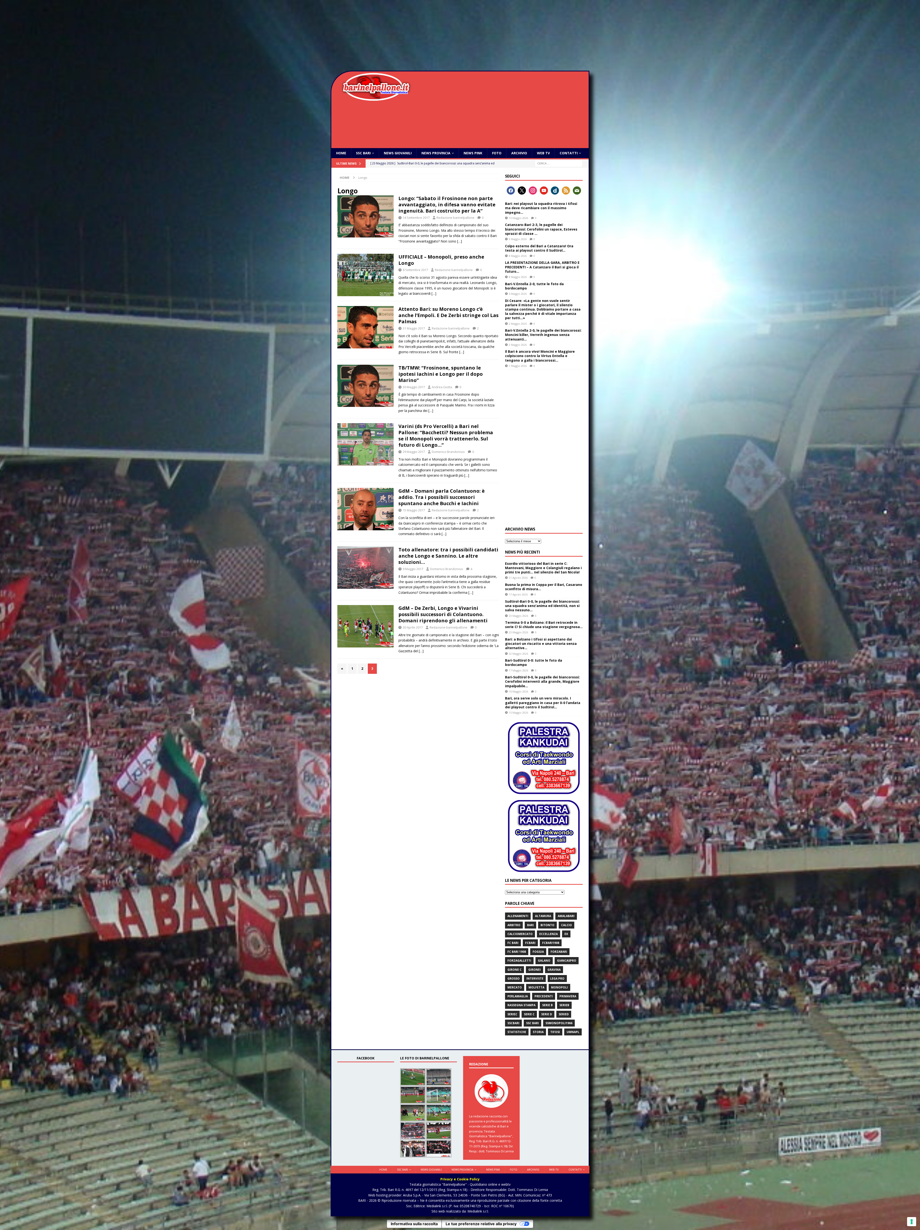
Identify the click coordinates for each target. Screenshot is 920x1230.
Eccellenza (548, 934)
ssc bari (532, 1023)
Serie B (547, 1005)
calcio (566, 925)
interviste (534, 978)
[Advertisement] (460, 35)
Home (341, 153)
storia (538, 1032)
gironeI (534, 970)
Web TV (543, 153)
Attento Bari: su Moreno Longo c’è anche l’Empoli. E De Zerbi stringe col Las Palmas (448, 315)
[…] (459, 241)
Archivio (519, 153)
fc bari (512, 943)
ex (566, 934)
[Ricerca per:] (559, 163)
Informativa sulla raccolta (414, 1223)
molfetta (536, 987)
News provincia (435, 153)
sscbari (513, 1023)
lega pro (557, 978)
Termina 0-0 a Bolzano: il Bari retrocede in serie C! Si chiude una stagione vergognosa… (544, 624)
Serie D (546, 1014)
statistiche (516, 1032)
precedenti (544, 996)
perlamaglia (517, 996)
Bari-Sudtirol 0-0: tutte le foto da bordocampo (533, 662)
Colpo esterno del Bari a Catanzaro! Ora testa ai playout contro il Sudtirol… (539, 248)
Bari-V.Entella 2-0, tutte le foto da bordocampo (534, 286)
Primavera (567, 996)
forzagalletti (519, 961)
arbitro (513, 925)
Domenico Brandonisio (448, 452)
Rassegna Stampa (521, 1005)
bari (530, 925)
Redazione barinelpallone (455, 217)
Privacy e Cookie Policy (460, 1179)
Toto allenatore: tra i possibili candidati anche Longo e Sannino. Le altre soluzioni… (448, 555)
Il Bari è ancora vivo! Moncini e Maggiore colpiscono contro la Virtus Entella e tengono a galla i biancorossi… (540, 355)
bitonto (547, 925)
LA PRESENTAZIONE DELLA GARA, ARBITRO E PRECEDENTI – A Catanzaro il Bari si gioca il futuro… (542, 266)
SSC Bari (363, 153)
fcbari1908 (550, 943)
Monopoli (559, 987)
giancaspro (566, 961)
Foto (496, 153)
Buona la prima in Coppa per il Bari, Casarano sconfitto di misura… (543, 586)
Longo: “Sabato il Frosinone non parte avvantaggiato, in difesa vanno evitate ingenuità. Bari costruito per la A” (446, 204)
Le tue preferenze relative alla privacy (481, 1223)
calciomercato (520, 934)
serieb (564, 1005)
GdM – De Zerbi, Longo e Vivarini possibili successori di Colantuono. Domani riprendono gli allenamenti (443, 614)
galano (544, 961)
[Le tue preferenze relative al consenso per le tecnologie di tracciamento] (911, 1221)
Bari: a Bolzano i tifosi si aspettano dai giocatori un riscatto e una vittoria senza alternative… (541, 643)
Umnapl (573, 1032)
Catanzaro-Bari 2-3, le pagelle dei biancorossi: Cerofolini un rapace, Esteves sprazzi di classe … (541, 229)
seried (564, 1014)
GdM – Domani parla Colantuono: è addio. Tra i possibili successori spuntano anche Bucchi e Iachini (441, 497)
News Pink (473, 153)
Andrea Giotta (442, 387)
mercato (514, 987)
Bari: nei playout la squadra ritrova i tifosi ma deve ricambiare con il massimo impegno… (541, 207)
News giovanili (398, 153)
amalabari (566, 916)
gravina (554, 970)
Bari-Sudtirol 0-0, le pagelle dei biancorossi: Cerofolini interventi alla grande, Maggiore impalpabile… (542, 681)
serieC (512, 1014)
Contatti (569, 153)
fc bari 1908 (516, 952)
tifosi (555, 1032)
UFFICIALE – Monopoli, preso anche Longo (441, 260)
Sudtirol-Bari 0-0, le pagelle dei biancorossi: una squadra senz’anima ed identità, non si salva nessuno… (542, 605)
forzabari (559, 952)
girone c (514, 970)
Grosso (513, 978)
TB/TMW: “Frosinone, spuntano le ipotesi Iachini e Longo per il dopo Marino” (440, 373)
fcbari (530, 943)
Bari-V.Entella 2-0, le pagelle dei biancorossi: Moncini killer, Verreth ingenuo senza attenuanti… (543, 334)
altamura (543, 916)
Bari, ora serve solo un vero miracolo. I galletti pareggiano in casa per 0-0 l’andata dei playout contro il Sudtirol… (542, 702)
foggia (538, 952)
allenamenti (517, 916)
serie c (529, 1014)
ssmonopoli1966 (559, 1023)
